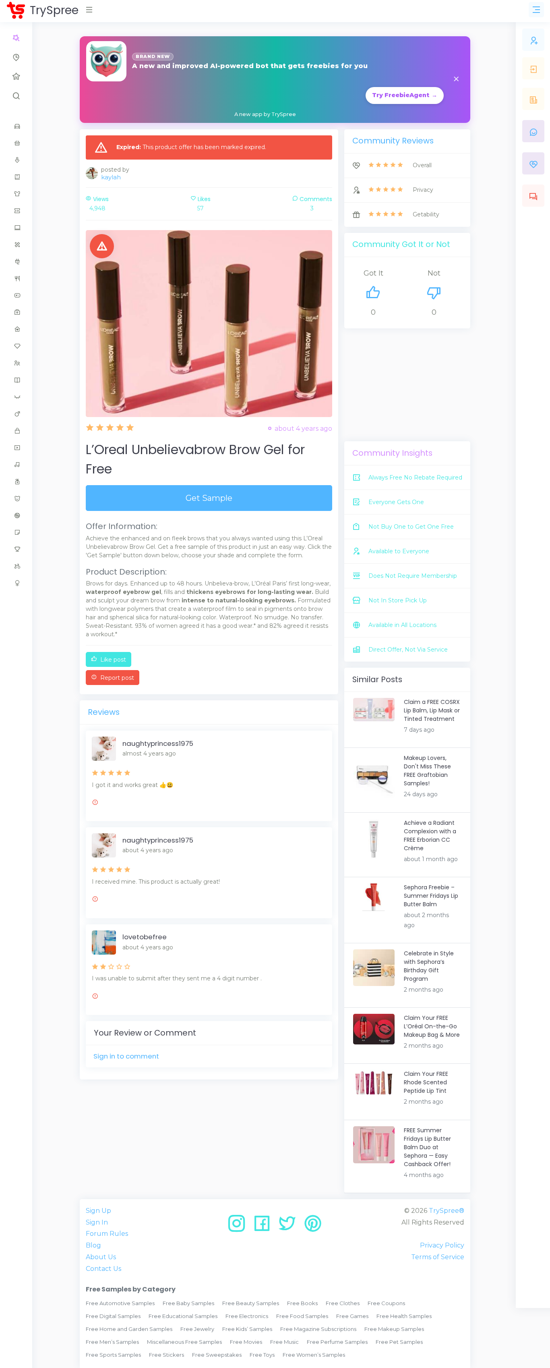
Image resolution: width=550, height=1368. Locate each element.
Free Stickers (166, 1354)
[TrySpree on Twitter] (290, 1226)
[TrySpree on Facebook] (264, 1226)
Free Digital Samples (113, 1316)
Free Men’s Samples (112, 1342)
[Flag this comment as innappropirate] (95, 803)
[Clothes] (16, 193)
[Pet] (16, 498)
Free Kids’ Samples (247, 1329)
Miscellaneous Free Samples (184, 1342)
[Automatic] (16, 38)
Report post (116, 677)
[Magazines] (16, 380)
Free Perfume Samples (337, 1342)
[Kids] (16, 363)
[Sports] (16, 515)
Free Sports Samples (113, 1354)
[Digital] (16, 227)
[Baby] (16, 143)
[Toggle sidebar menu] (536, 9)
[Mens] (16, 413)
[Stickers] (16, 532)
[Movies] (16, 447)
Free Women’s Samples (314, 1354)
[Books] (16, 176)
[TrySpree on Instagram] (239, 1226)
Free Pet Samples (399, 1342)
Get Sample (209, 498)
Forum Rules (107, 1233)
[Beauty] (16, 160)
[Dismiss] (456, 79)
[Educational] (16, 244)
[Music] (16, 464)
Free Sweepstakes (217, 1354)
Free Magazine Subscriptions (318, 1329)
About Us (101, 1257)
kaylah (111, 177)
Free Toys (262, 1354)
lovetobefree (144, 937)
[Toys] (16, 566)
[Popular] (16, 76)
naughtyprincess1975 (157, 743)
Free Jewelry (197, 1329)
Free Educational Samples (183, 1316)
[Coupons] (16, 210)
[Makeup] (16, 396)
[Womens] (16, 583)
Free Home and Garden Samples (129, 1329)
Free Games (352, 1316)
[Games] (16, 295)
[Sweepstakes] (16, 549)
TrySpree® (446, 1210)
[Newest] (16, 57)
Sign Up (98, 1210)
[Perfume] (16, 481)
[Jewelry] (16, 346)
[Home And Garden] (16, 329)
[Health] (16, 312)
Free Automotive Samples (120, 1303)
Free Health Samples (404, 1316)
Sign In (97, 1222)
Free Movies (246, 1342)
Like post (112, 659)
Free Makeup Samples (394, 1329)
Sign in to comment (126, 1056)
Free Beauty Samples (250, 1303)
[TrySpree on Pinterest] (313, 1226)
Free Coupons (386, 1303)
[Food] (16, 278)
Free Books (302, 1303)
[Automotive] (16, 126)
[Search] (16, 96)
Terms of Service (437, 1257)
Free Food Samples (302, 1316)
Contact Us (103, 1269)
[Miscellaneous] (16, 430)
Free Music (284, 1342)
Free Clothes (343, 1303)
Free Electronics (246, 1316)
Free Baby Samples (188, 1303)
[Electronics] (16, 261)
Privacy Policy (442, 1245)
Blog (93, 1245)
